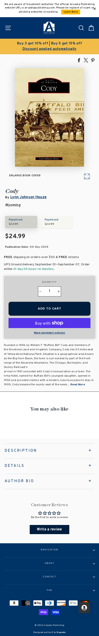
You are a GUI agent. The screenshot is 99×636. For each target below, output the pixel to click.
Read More (77, 384)
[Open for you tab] (84, 607)
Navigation (49, 550)
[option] (49, 46)
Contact (49, 577)
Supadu (61, 632)
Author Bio (19, 481)
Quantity (49, 282)
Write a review (49, 529)
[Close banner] (95, 9)
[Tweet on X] (86, 60)
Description (21, 450)
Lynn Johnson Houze (28, 197)
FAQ (49, 590)
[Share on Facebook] (79, 60)
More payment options (49, 333)
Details (14, 466)
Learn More (71, 12)
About (50, 563)
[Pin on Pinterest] (92, 60)
